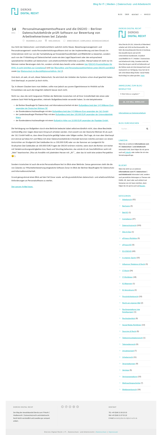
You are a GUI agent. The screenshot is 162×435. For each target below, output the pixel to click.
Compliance (85, 40)
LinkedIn (128, 152)
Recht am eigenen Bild (131, 303)
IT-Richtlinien (127, 277)
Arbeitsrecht (73, 40)
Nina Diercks (54, 40)
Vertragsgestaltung (129, 377)
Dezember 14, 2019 (34, 40)
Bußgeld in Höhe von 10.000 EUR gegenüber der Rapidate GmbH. (81, 120)
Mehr (143, 76)
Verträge (125, 370)
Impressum (113, 432)
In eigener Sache (129, 258)
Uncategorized (128, 351)
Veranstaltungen (128, 364)
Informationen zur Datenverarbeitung (132, 113)
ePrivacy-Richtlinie (129, 238)
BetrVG (125, 212)
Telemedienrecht (129, 344)
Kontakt (135, 15)
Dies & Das (126, 232)
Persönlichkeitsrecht (130, 296)
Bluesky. (142, 186)
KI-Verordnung (128, 290)
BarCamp (126, 206)
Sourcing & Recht (129, 331)
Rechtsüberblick (128, 318)
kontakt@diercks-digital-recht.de (125, 418)
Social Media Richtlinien (131, 325)
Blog (120, 14)
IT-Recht (125, 271)
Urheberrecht (127, 357)
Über (127, 14)
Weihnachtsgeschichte (131, 383)
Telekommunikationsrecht (132, 338)
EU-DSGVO (127, 251)
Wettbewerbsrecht (129, 389)
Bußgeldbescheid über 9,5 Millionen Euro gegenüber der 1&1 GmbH (80, 111)
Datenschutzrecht (100, 40)
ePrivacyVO (127, 245)
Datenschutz (101, 432)
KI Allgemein (127, 284)
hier (86, 64)
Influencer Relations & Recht (133, 264)
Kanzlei (147, 14)
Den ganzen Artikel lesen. (22, 187)
